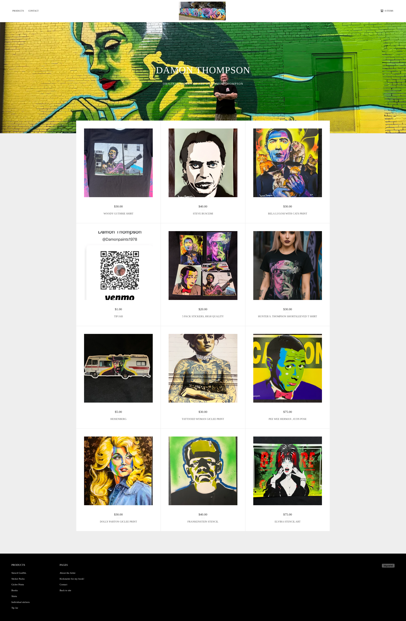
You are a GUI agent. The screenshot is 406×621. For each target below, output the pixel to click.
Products (18, 11)
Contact (33, 11)
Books (14, 590)
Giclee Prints (17, 584)
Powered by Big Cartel (388, 566)
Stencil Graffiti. (18, 573)
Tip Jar (14, 608)
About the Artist (67, 573)
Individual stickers (20, 602)
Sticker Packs (18, 579)
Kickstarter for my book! (72, 579)
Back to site (65, 590)
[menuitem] (18, 11)
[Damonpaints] (202, 11)
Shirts (14, 596)
